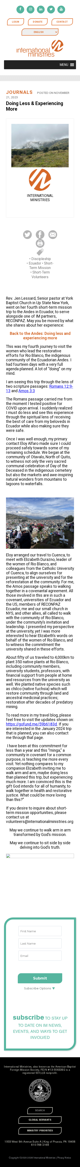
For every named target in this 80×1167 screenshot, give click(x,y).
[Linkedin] (41, 9)
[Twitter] (51, 9)
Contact (62, 22)
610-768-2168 (40, 1144)
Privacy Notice (64, 1157)
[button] (64, 64)
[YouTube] (61, 9)
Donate (37, 22)
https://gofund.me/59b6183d (31, 724)
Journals (19, 92)
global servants (40, 1120)
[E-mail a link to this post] (53, 234)
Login (15, 22)
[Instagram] (30, 9)
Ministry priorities (40, 1130)
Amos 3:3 (26, 391)
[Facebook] (20, 9)
